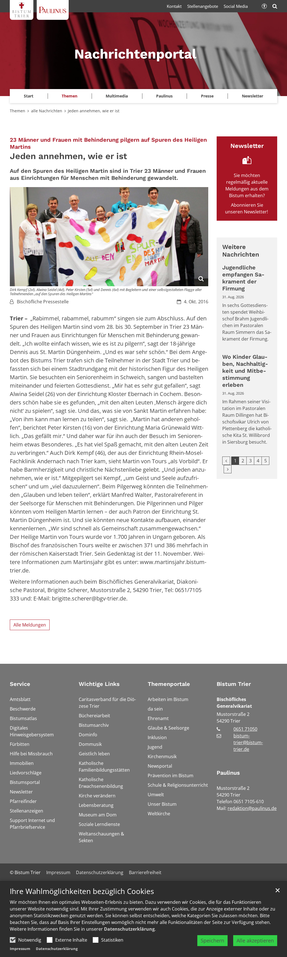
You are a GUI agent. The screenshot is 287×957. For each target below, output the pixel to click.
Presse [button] (207, 96)
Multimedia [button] (117, 96)
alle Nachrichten (46, 110)
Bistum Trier (234, 684)
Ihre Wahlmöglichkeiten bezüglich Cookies (82, 891)
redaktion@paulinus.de (252, 808)
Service (20, 684)
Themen (17, 110)
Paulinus (228, 772)
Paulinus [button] (164, 96)
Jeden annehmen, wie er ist (93, 110)
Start (28, 96)
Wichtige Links (99, 684)
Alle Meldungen (29, 625)
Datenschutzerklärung (129, 929)
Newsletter (252, 96)
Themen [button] (69, 96)
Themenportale (169, 684)
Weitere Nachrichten (240, 250)
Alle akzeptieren (255, 940)
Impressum (20, 948)
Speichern (212, 940)
